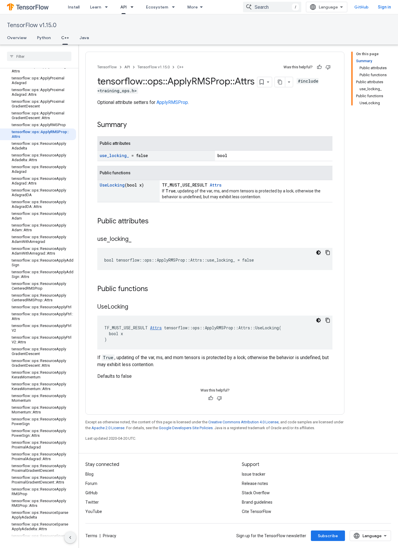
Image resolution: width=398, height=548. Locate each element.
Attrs (215, 185)
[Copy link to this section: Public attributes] (154, 221)
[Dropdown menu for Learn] (108, 7)
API (123, 7)
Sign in (384, 7)
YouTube (93, 511)
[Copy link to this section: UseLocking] (134, 307)
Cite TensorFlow (256, 511)
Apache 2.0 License (107, 428)
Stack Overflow (256, 492)
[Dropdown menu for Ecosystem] (175, 7)
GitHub (361, 7)
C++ (65, 37)
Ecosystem (157, 7)
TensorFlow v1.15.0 (32, 25)
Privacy (109, 535)
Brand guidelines (257, 502)
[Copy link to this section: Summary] (132, 125)
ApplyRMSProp (172, 102)
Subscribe (328, 535)
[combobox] (272, 7)
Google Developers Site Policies (186, 428)
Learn (95, 7)
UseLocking (112, 185)
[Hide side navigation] (70, 537)
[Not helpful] (328, 67)
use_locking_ (114, 155)
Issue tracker (253, 474)
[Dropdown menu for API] (134, 7)
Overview (17, 37)
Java (84, 37)
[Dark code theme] (318, 252)
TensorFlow (107, 67)
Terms (91, 535)
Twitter (92, 502)
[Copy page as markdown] (280, 82)
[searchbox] (39, 56)
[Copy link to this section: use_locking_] (137, 239)
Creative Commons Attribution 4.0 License (243, 422)
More (192, 7)
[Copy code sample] (327, 252)
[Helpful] (319, 67)
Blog (89, 474)
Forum (91, 483)
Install (74, 7)
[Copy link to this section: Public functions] (154, 289)
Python (44, 37)
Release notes (255, 483)
